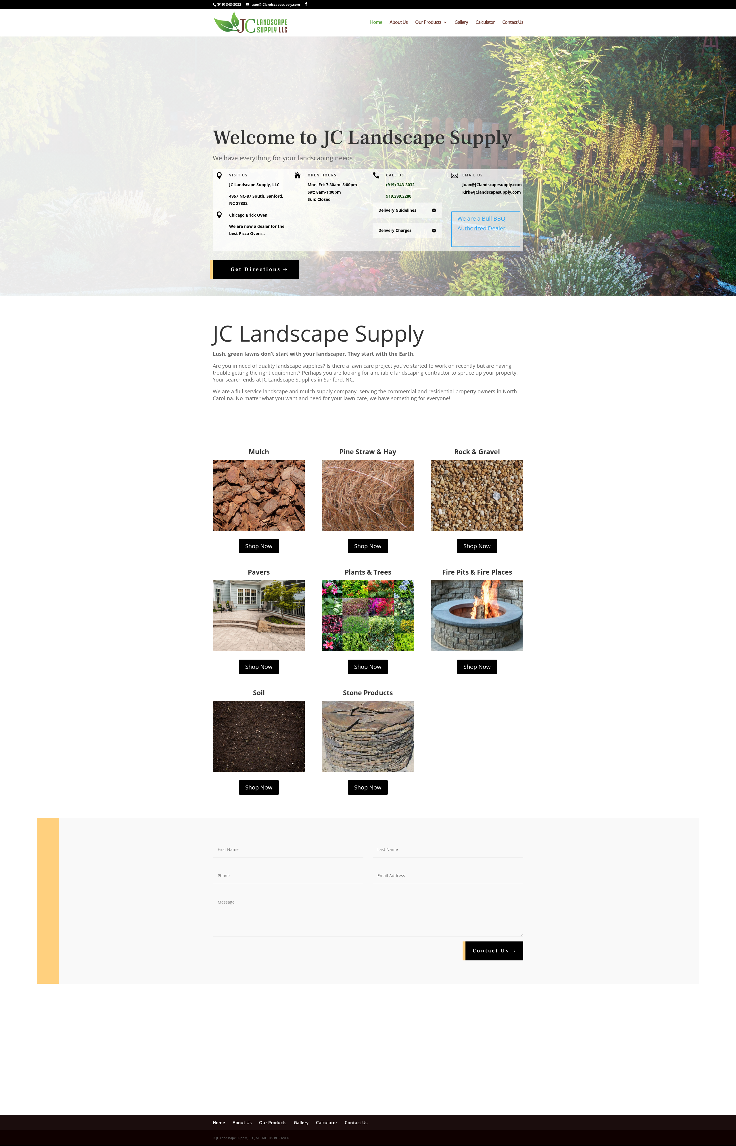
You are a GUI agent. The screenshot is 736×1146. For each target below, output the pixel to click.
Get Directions (256, 269)
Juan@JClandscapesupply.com (492, 184)
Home (376, 22)
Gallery (461, 22)
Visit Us (238, 175)
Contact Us (512, 22)
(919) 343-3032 (229, 4)
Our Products (428, 22)
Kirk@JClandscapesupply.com (491, 192)
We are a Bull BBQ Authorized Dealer (481, 223)
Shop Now (259, 546)
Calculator (485, 22)
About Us (399, 22)
